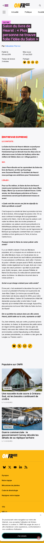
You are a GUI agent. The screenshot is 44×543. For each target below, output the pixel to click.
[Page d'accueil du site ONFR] (22, 456)
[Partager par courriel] (32, 62)
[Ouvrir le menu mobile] (4, 12)
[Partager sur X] (28, 62)
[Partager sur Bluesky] (24, 62)
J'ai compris (22, 536)
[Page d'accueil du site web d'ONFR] (22, 5)
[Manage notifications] (39, 538)
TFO (3, 507)
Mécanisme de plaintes (11, 485)
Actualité (14, 12)
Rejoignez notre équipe (11, 495)
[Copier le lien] (36, 62)
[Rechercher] (40, 5)
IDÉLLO (4, 512)
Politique (28, 12)
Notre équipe (7, 480)
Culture (6, 22)
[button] (40, 515)
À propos (5, 475)
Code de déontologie (10, 490)
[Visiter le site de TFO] (5, 5)
